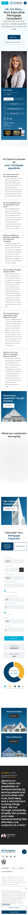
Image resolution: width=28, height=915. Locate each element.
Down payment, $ (9, 574)
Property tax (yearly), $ (10, 603)
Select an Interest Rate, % (11, 581)
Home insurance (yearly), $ (11, 596)
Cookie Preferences (14, 907)
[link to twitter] (14, 856)
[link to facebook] (6, 856)
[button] (25, 3)
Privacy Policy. (6, 904)
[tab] (9, 99)
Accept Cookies (14, 912)
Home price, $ (8, 557)
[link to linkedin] (10, 856)
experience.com (12, 777)
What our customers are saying (14, 435)
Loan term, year (8, 566)
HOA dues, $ (7, 626)
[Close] (26, 888)
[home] (16, 3)
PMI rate (6, 617)
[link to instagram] (3, 856)
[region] (14, 900)
